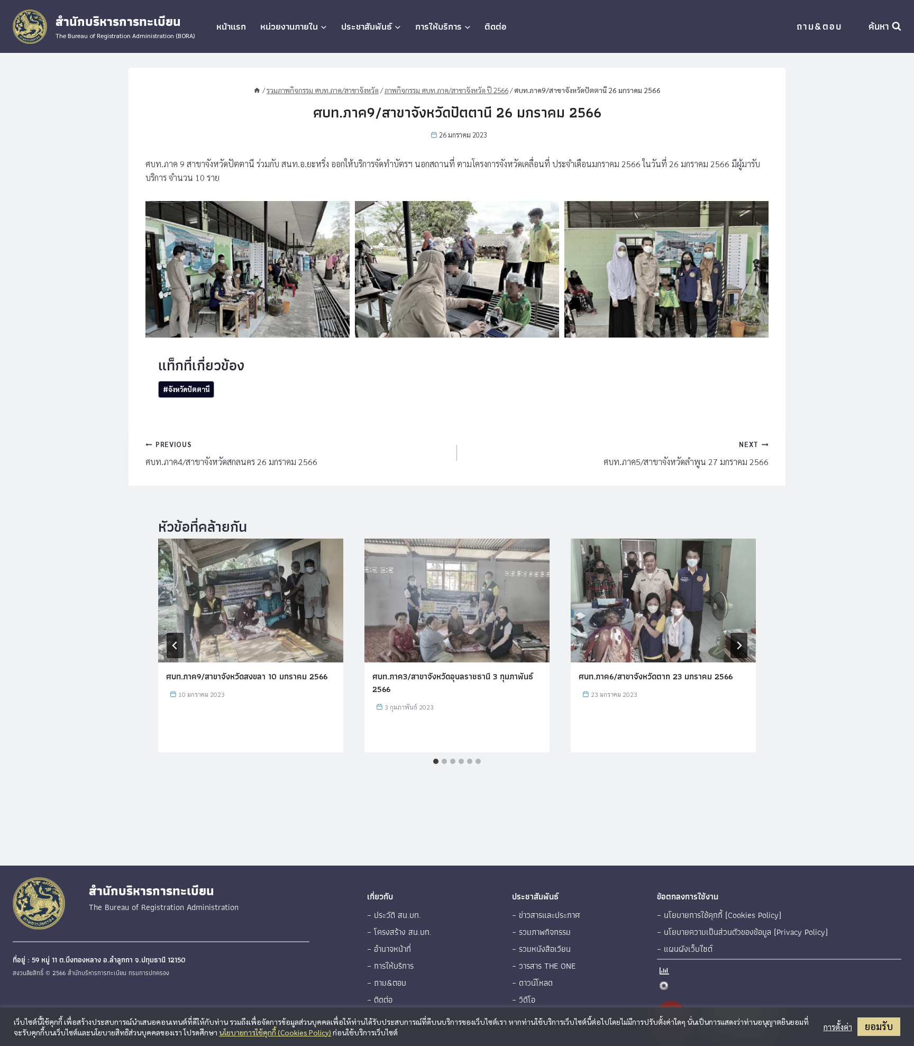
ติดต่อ (496, 26)
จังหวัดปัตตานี (186, 389)
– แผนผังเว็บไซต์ (684, 949)
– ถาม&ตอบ (386, 982)
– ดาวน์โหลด (532, 982)
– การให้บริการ (390, 965)
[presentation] (250, 600)
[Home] (257, 90)
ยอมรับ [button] (879, 1026)
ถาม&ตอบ (819, 26)
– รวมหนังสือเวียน (541, 949)
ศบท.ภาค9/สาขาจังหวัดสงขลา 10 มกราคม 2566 (246, 676)
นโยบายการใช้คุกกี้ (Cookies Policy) (275, 1032)
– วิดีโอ (523, 999)
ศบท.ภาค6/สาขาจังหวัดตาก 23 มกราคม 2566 (656, 676)
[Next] (738, 645)
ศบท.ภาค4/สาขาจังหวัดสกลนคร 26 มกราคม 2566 (231, 453)
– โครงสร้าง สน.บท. (399, 932)
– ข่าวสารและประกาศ (546, 915)
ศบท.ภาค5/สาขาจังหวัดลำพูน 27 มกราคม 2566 (686, 453)
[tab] (435, 761)
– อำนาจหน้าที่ (389, 949)
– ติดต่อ (379, 999)
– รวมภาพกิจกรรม (541, 932)
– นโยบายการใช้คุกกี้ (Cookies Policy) (719, 915)
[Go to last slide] (175, 645)
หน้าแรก (231, 26)
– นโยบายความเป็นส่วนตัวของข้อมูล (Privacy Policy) (742, 932)
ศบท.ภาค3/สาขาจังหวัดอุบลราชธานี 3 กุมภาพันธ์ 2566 (452, 683)
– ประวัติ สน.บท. (394, 915)
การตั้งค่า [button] (838, 1027)
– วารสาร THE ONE (543, 965)
